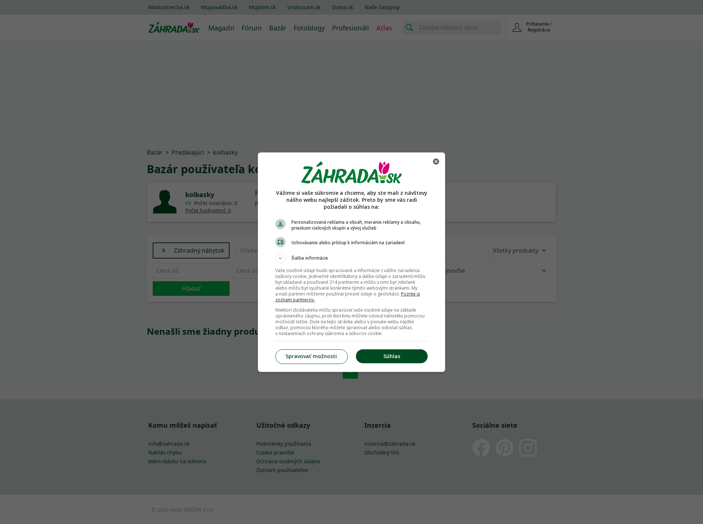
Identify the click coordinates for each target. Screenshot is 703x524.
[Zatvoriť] (436, 161)
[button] (351, 258)
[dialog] (351, 262)
